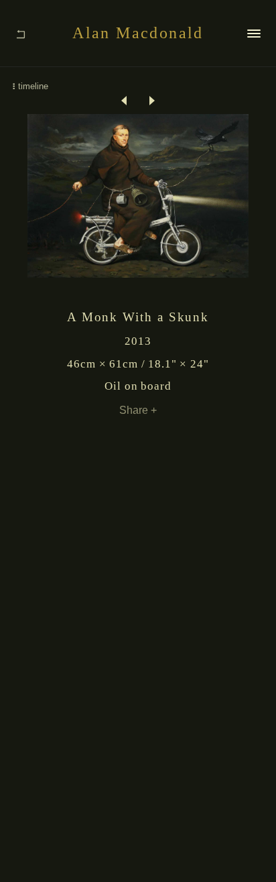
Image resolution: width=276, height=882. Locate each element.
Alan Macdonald (138, 33)
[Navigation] (253, 33)
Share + (138, 410)
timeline (33, 86)
